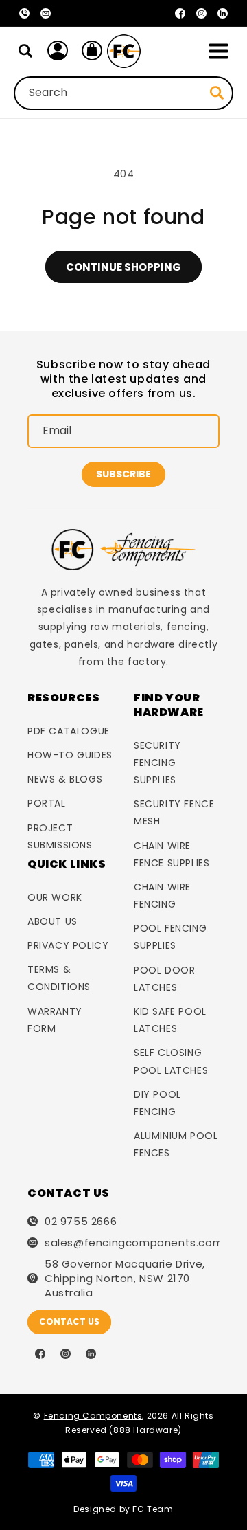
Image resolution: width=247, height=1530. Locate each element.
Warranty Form (54, 1019)
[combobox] (123, 93)
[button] (218, 51)
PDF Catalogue (68, 731)
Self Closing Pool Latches (171, 1061)
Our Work (54, 897)
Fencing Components (93, 1415)
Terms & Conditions (59, 978)
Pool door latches (164, 978)
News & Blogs (64, 779)
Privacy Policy (67, 945)
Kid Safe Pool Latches (170, 1019)
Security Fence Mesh (174, 812)
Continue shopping (123, 267)
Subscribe (123, 474)
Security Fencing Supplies (157, 763)
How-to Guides (70, 755)
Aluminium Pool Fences (175, 1144)
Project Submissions (60, 836)
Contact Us (69, 1321)
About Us (52, 921)
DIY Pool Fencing (157, 1103)
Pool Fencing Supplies (170, 936)
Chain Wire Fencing (162, 895)
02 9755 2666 (81, 1221)
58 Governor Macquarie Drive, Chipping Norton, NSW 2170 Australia (125, 1278)
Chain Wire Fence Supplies (171, 854)
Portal (46, 803)
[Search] (25, 51)
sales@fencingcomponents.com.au (132, 1242)
